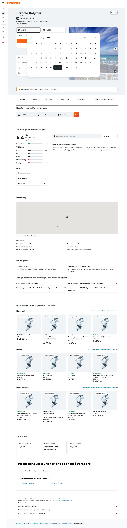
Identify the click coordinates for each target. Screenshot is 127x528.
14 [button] (50, 58)
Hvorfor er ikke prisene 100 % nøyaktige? (32, 513)
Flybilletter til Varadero (28, 483)
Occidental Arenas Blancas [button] (51, 337)
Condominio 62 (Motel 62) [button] (101, 337)
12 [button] (41, 58)
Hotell (25, 523)
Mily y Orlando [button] (47, 375)
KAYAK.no (19, 523)
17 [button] (31, 63)
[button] (3, 3)
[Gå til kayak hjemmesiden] (13, 3)
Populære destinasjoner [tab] (41, 471)
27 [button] (46, 67)
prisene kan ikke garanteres (64, 500)
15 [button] (55, 58)
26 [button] (41, 67)
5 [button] (41, 53)
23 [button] (60, 63)
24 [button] (32, 67)
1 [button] (55, 48)
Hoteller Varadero (67, 523)
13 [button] (46, 58)
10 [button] (32, 58)
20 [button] (46, 63)
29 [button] (55, 67)
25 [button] (36, 67)
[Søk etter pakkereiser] (3, 22)
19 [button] (41, 63)
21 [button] (50, 63)
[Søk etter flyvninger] (3, 9)
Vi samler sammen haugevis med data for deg (34, 510)
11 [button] (36, 58)
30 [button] (60, 67)
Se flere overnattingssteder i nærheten (105, 311)
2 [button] (60, 48)
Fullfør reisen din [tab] (25, 471)
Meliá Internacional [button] (23, 335)
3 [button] (31, 53)
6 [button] (95, 48)
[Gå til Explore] (3, 27)
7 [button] (50, 53)
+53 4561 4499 (21, 24)
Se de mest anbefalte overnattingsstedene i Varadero (100, 387)
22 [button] (55, 63)
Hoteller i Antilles (55, 523)
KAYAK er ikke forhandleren (27, 506)
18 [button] (36, 63)
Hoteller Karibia (34, 523)
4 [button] (36, 53)
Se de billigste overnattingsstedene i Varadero (102, 349)
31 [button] (31, 72)
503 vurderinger (28, 18)
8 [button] (55, 53)
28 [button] (51, 67)
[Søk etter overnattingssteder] (3, 13)
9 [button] (60, 53)
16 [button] (60, 58)
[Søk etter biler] (3, 17)
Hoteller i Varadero (57, 483)
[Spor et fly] (3, 31)
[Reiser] (3, 37)
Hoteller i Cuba (44, 523)
